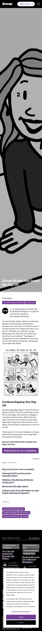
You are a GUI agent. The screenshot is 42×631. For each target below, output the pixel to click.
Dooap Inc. (8, 298)
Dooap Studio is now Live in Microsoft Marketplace (31, 559)
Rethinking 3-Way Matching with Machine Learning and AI (17, 481)
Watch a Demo (25, 4)
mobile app (12, 410)
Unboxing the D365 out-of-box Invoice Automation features (16, 474)
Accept (21, 617)
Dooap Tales (31, 302)
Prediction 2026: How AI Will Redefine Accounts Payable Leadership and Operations (20, 491)
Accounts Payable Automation (13, 302)
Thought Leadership (10, 513)
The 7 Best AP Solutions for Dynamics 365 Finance (8, 555)
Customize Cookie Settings (21, 611)
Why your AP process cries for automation (18, 469)
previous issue (20, 309)
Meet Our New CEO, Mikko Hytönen (15, 486)
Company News (29, 553)
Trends (25, 516)
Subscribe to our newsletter (20, 450)
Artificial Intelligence (31, 550)
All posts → (36, 459)
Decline (21, 622)
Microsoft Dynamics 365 (11, 516)
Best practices (24, 513)
